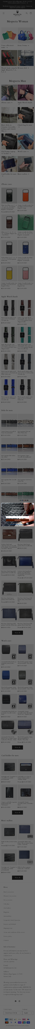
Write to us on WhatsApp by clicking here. (17, 524)
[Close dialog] (33, 504)
